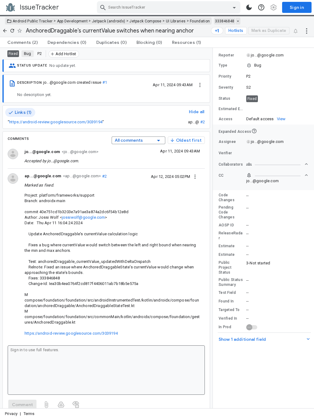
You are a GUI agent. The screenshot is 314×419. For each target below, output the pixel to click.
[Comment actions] (195, 176)
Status (225, 98)
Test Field (227, 292)
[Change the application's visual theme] (249, 7)
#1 (104, 82)
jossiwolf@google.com (83, 217)
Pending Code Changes (227, 212)
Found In (226, 301)
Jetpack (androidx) (108, 21)
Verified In (228, 318)
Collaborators (231, 164)
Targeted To (229, 310)
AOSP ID (226, 225)
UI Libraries (176, 21)
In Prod (225, 327)
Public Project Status (225, 267)
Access (226, 119)
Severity (226, 87)
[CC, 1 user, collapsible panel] (277, 175)
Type (223, 65)
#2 (202, 122)
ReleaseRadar (231, 235)
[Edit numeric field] (277, 109)
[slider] (214, 228)
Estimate (227, 246)
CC (221, 175)
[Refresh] (12, 30)
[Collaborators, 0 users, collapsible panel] (277, 164)
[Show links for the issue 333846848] (237, 21)
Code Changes (227, 197)
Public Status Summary (231, 282)
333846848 (224, 21)
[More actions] (307, 31)
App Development (72, 21)
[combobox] (169, 7)
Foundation (200, 21)
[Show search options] (234, 7)
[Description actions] (200, 85)
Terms (29, 413)
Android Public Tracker (33, 21)
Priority (225, 76)
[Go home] (5, 30)
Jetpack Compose (145, 21)
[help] (261, 7)
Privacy (11, 413)
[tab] (22, 42)
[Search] (103, 7)
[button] (263, 65)
